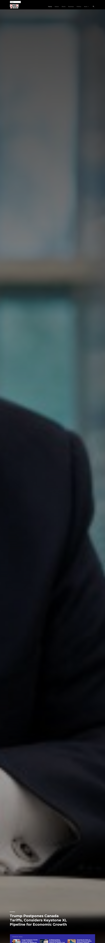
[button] (93, 6)
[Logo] (14, 6)
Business (12, 911)
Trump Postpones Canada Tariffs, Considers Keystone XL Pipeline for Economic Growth (38, 920)
